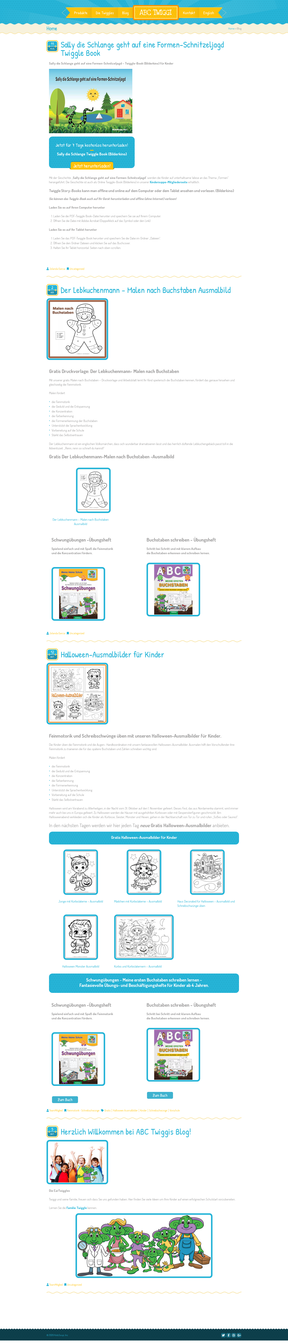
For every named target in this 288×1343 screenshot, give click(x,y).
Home (231, 28)
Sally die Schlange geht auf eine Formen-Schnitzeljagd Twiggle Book (142, 49)
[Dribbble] (234, 1335)
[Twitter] (223, 1335)
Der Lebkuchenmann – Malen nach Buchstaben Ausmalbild (146, 290)
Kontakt (189, 12)
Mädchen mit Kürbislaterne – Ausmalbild (138, 901)
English (208, 12)
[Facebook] (228, 1335)
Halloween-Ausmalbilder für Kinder (112, 654)
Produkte (81, 12)
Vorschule (175, 1110)
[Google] (239, 1335)
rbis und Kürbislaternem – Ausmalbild (139, 966)
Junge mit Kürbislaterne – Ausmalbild (80, 901)
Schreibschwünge (158, 1110)
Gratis (107, 1110)
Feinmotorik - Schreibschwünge (83, 1110)
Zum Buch (65, 1099)
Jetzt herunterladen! (91, 165)
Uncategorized (77, 268)
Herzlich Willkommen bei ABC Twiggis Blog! (126, 1131)
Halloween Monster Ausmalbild (80, 966)
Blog (125, 12)
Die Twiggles (105, 12)
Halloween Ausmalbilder (125, 1110)
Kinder (143, 1110)
